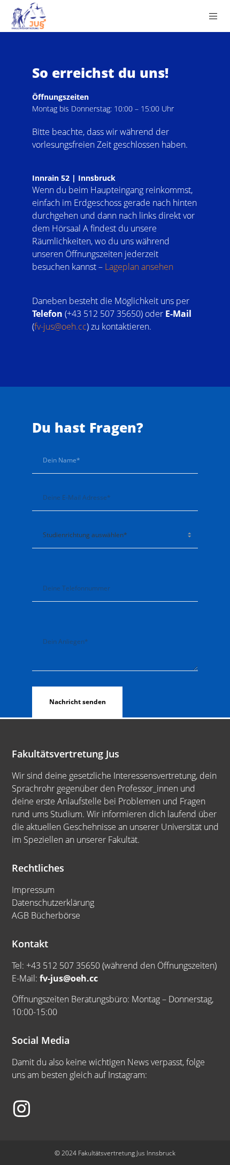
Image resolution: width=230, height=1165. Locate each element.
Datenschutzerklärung (53, 902)
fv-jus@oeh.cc (60, 326)
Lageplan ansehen (139, 267)
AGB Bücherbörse (46, 915)
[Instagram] (21, 1106)
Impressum (33, 890)
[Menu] (210, 16)
